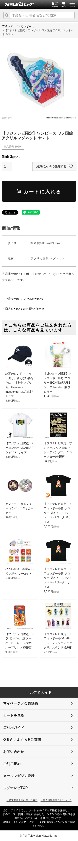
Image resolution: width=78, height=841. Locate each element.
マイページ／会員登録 (20, 703)
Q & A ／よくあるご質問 (22, 739)
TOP (5, 26)
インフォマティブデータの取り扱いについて (39, 822)
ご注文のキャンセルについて (24, 299)
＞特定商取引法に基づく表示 (21, 800)
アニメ (14, 26)
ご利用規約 (12, 764)
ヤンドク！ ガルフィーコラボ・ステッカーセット (19, 508)
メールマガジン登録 (18, 776)
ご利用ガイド (13, 727)
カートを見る (13, 715)
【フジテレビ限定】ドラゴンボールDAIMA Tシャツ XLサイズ (19, 448)
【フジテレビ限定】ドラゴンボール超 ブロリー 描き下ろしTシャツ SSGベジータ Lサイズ (58, 577)
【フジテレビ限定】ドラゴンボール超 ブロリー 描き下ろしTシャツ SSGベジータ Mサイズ (58, 512)
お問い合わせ (13, 751)
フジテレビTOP (15, 788)
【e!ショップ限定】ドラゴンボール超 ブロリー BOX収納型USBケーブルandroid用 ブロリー (58, 382)
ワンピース (27, 26)
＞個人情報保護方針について (56, 800)
